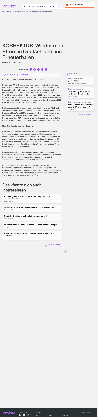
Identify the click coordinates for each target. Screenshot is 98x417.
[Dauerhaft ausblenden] (60, 74)
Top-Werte (65, 415)
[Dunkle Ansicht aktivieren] (12, 1)
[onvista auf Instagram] (28, 415)
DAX (36, 415)
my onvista (41, 6)
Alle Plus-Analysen (85, 114)
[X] (42, 69)
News (14, 11)
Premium (52, 6)
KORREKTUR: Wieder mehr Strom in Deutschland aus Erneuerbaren (34, 11)
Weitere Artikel (54, 244)
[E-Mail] (46, 69)
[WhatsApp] (38, 69)
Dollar (51, 415)
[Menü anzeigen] (24, 6)
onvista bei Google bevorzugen (17, 75)
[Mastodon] (31, 69)
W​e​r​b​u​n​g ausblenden (64, 26)
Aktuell (31, 6)
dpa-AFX (5, 62)
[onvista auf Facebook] (20, 415)
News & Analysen (6, 11)
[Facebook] (34, 69)
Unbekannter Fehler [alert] (76, 4)
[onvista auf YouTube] (24, 415)
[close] (93, 3)
